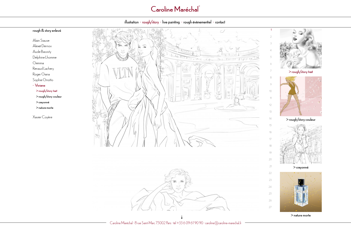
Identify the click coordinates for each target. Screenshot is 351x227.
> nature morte (44, 107)
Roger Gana (41, 73)
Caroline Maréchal (174, 8)
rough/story (150, 21)
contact (220, 21)
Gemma (38, 62)
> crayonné (42, 102)
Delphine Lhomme (44, 56)
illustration (132, 21)
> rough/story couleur (49, 96)
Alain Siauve (41, 39)
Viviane (40, 84)
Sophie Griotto (43, 79)
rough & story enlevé (47, 30)
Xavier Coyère (42, 116)
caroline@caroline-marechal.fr (223, 222)
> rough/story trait (46, 90)
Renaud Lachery (43, 68)
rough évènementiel (197, 21)
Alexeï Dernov (42, 45)
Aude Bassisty (42, 51)
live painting (171, 21)
